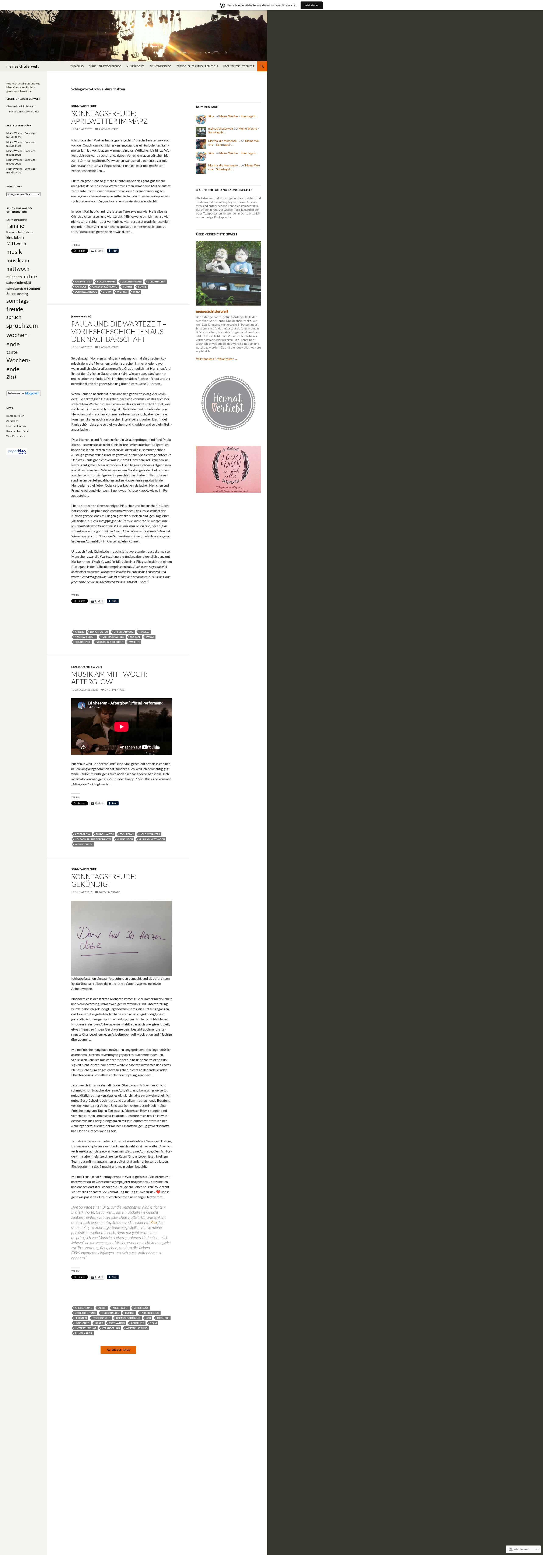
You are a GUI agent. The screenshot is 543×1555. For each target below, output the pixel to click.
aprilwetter (83, 281)
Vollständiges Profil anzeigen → (217, 359)
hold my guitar (150, 834)
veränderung (111, 1328)
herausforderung (128, 1318)
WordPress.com (15, 436)
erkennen (81, 1318)
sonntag (22, 294)
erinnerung (20, 219)
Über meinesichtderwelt (238, 66)
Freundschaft (15, 232)
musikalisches (135, 66)
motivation (117, 1323)
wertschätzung (137, 1328)
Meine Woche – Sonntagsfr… (238, 116)
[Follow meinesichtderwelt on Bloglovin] (23, 393)
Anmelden (12, 420)
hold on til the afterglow (93, 839)
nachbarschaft (85, 636)
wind (136, 291)
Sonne (142, 286)
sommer (34, 288)
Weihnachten (83, 844)
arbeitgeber (120, 1307)
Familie (15, 225)
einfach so (77, 66)
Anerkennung (83, 1307)
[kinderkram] (81, 316)
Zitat (11, 377)
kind (9, 237)
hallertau (29, 232)
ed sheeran (127, 834)
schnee (127, 286)
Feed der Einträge (16, 425)
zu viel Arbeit (83, 1333)
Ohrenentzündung (105, 286)
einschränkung (124, 631)
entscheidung (150, 1313)
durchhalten (156, 281)
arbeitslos (141, 1307)
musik (14, 251)
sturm (107, 291)
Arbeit (102, 1307)
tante (12, 352)
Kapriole (80, 286)
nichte (29, 276)
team (153, 1323)
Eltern (9, 219)
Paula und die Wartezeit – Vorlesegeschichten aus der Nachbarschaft (118, 331)
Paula (150, 636)
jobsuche (163, 1318)
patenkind (13, 282)
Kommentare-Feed (17, 431)
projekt (26, 282)
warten (134, 642)
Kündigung (82, 1323)
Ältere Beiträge (118, 1350)
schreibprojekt (16, 288)
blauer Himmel (106, 281)
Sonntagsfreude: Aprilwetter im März (109, 117)
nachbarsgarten (113, 636)
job (148, 1318)
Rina (211, 116)
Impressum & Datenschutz (23, 111)
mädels (144, 631)
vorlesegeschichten (110, 642)
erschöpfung (101, 1318)
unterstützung (85, 1328)
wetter (122, 291)
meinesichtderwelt (22, 66)
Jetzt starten (311, 5)
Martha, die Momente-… (224, 140)
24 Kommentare (109, 892)
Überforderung (85, 1313)
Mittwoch (16, 243)
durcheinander (132, 281)
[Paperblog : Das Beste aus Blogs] (16, 451)
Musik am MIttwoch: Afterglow (109, 678)
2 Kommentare (115, 689)
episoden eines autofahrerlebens (197, 66)
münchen (14, 276)
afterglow (82, 834)
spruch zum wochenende (105, 66)
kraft (99, 1323)
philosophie (83, 642)
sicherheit (137, 1323)
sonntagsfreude (160, 66)
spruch (13, 317)
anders (79, 631)
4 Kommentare (108, 129)
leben (19, 237)
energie (130, 1313)
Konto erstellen (15, 415)
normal (135, 636)
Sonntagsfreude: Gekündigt (103, 880)
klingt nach (125, 839)
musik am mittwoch (86, 666)
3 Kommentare (108, 347)
